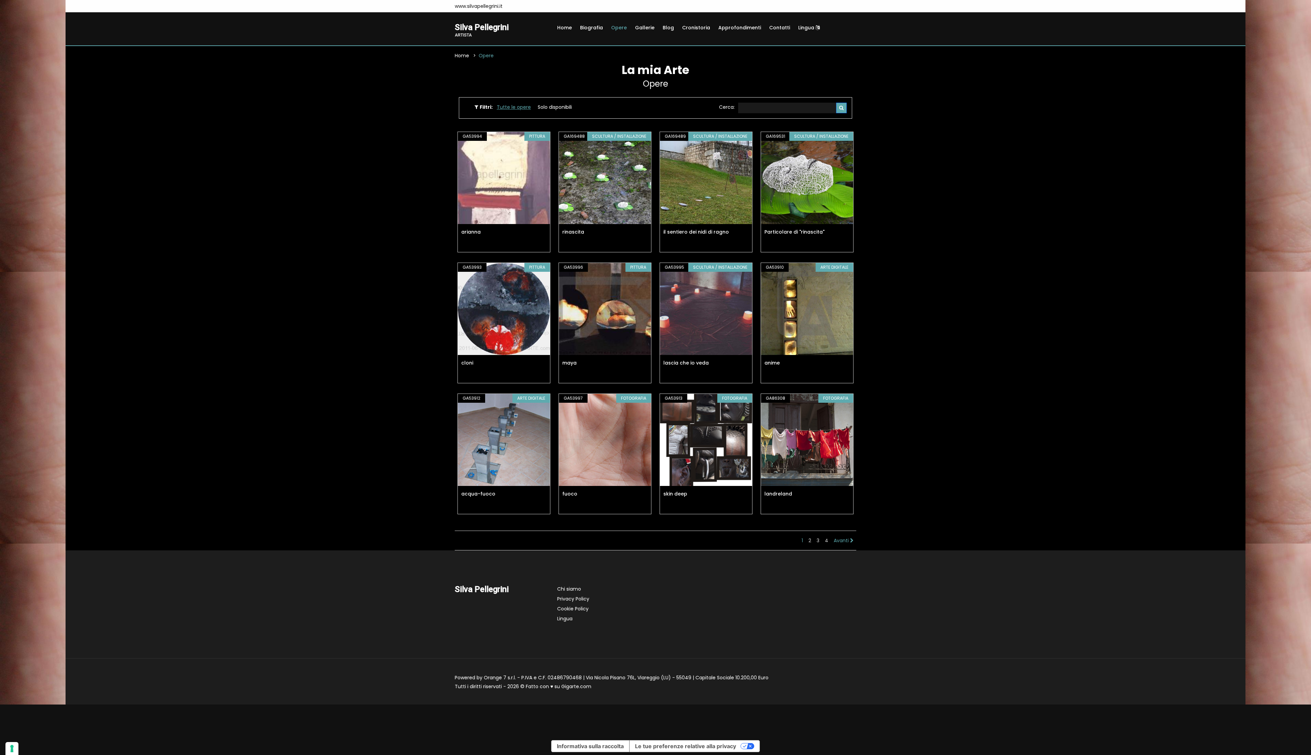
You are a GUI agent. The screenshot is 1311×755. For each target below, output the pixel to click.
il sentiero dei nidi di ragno (696, 231)
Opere (619, 27)
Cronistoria (696, 27)
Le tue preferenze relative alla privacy (685, 746)
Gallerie (644, 27)
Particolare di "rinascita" (794, 231)
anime (772, 362)
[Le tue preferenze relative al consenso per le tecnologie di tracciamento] (11, 748)
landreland (778, 493)
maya (569, 362)
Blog (668, 27)
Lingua (807, 27)
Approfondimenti (739, 27)
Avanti (842, 540)
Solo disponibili (555, 107)
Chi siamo (569, 589)
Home (564, 27)
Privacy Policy (573, 598)
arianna (471, 231)
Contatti (779, 27)
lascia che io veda (686, 362)
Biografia (591, 27)
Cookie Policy (573, 608)
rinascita (573, 231)
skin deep (675, 493)
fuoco (569, 493)
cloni (467, 362)
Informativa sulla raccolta (590, 746)
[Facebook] (516, 6)
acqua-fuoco (478, 493)
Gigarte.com (576, 686)
